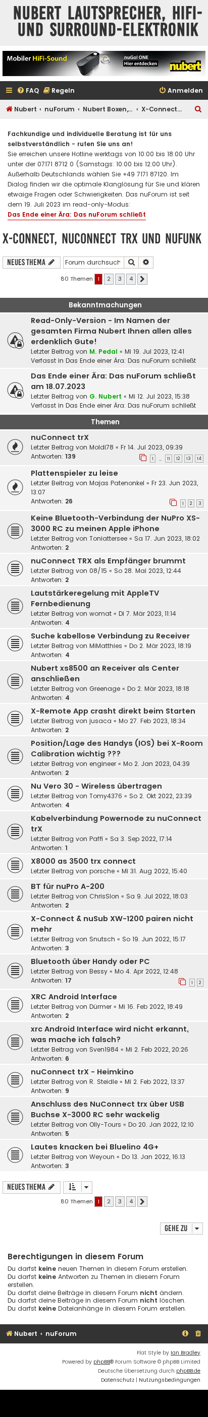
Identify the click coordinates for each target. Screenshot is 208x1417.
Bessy (98, 971)
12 (178, 459)
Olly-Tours (105, 1124)
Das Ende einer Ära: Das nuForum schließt (77, 214)
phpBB (101, 1362)
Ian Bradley (185, 1353)
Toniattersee (108, 538)
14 (199, 459)
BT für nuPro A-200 (68, 886)
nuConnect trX (60, 437)
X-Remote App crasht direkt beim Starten (113, 711)
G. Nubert (105, 396)
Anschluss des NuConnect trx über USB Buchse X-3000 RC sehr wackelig (107, 1109)
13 (188, 459)
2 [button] (109, 279)
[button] (142, 279)
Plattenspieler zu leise (74, 473)
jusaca (100, 721)
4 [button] (131, 279)
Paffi (96, 838)
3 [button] (120, 279)
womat (100, 613)
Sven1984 (104, 1049)
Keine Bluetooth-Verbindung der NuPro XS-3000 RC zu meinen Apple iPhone (115, 523)
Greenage (104, 688)
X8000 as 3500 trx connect (83, 861)
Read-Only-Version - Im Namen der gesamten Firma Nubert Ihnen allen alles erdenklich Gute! (111, 331)
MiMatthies (105, 645)
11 (168, 459)
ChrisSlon (104, 896)
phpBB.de (188, 1371)
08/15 (98, 570)
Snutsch (102, 939)
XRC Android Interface (74, 997)
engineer (102, 763)
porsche (102, 871)
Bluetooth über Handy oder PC (90, 961)
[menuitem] (28, 91)
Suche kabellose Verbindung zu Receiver (110, 636)
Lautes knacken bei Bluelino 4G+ (95, 1147)
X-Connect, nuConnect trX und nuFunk (102, 238)
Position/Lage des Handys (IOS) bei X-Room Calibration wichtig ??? (117, 748)
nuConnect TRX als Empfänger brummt (108, 561)
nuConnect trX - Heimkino (82, 1072)
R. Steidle (103, 1081)
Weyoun (102, 1156)
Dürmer (100, 1006)
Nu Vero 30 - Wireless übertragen (96, 786)
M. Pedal (103, 351)
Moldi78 (101, 447)
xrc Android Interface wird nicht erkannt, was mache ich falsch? (110, 1034)
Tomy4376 (105, 796)
